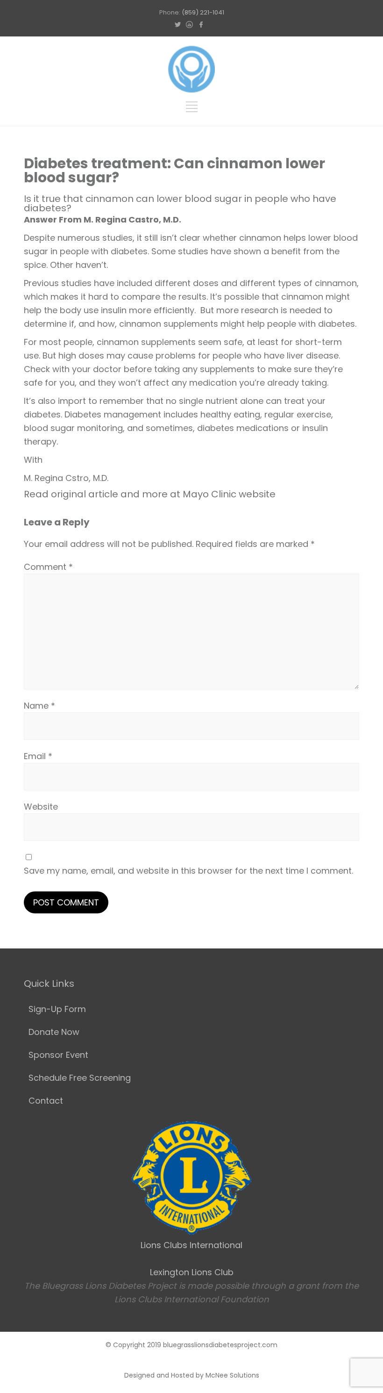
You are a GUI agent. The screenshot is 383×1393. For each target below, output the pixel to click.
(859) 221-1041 (203, 12)
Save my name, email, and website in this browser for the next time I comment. (188, 870)
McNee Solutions (232, 1375)
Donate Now (53, 1032)
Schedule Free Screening (79, 1078)
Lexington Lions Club (192, 1272)
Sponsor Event (58, 1055)
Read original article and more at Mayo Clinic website (150, 494)
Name (39, 705)
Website (41, 806)
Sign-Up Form (57, 1009)
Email (38, 756)
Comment (48, 567)
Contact (45, 1100)
